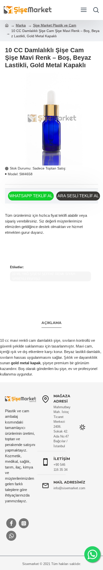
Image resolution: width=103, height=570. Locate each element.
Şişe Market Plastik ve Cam (54, 25)
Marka (21, 25)
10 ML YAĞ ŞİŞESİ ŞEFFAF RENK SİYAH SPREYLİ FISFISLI (43, 276)
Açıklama (52, 323)
